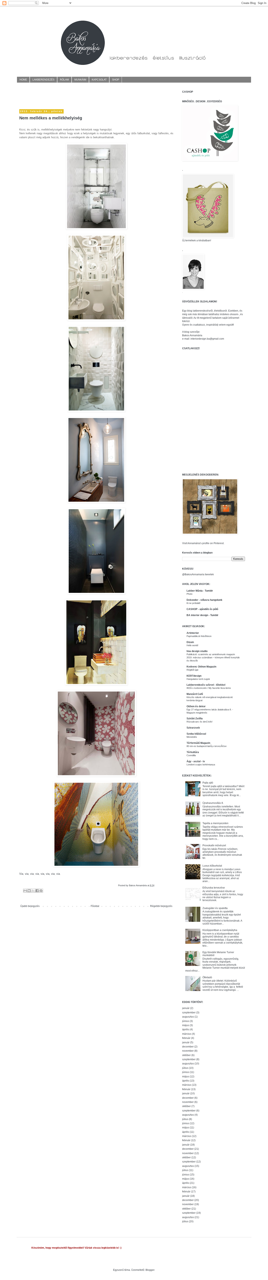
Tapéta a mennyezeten (215, 823)
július (185, 1067)
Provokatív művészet (214, 845)
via (26, 873)
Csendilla (191, 755)
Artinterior (193, 633)
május (185, 1025)
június (185, 1021)
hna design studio (197, 651)
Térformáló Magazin (198, 743)
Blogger (150, 1269)
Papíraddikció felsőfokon (199, 636)
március (186, 1033)
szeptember (189, 1012)
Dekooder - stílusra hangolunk (204, 599)
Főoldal (95, 906)
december (188, 1046)
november (188, 1050)
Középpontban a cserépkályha (219, 930)
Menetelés (192, 737)
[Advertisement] (68, 96)
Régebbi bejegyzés (161, 906)
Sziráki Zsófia (195, 718)
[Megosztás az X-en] (33, 891)
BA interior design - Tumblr (202, 615)
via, (43, 873)
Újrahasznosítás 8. (213, 803)
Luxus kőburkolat (212, 865)
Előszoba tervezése (213, 887)
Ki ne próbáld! (193, 603)
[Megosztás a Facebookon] (37, 891)
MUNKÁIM (80, 79)
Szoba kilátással (196, 733)
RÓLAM (64, 79)
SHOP (115, 79)
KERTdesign (194, 675)
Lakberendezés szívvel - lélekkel (206, 684)
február (186, 1038)
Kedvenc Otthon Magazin (201, 666)
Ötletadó (207, 977)
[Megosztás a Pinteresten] (41, 891)
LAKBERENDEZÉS (43, 79)
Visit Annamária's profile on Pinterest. (203, 543)
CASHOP (187, 91)
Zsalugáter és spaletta (215, 908)
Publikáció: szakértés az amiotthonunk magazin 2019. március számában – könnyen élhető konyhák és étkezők (213, 657)
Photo (189, 594)
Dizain (190, 642)
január (185, 1008)
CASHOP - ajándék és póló (202, 609)
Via (21, 873)
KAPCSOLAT (99, 79)
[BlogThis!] (29, 891)
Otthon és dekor (196, 706)
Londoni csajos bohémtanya (201, 764)
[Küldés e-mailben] (25, 891)
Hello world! (192, 645)
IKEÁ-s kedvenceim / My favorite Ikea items (209, 688)
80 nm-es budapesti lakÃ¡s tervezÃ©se (207, 746)
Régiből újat (192, 670)
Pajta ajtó (207, 782)
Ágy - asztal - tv (196, 761)
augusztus (188, 1016)
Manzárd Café (195, 694)
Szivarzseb (193, 727)
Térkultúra (193, 752)
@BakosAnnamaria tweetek (198, 574)
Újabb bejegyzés (30, 906)
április (185, 1029)
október (186, 1055)
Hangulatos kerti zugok (198, 679)
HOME (23, 79)
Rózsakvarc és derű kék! (200, 721)
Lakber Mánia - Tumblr (200, 590)
